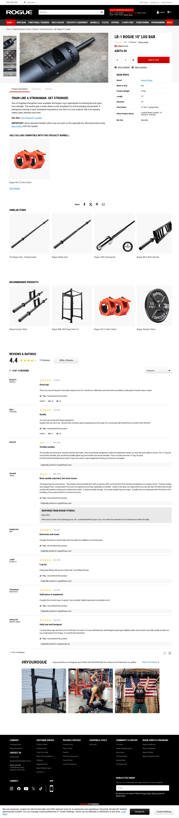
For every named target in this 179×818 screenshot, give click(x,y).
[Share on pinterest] (97, 204)
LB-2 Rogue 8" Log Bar (31, 118)
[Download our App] (51, 788)
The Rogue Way (15, 744)
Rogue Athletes (148, 752)
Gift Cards (144, 2)
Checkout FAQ (41, 748)
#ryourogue (120, 752)
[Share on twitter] (90, 204)
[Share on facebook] (84, 204)
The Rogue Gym (121, 764)
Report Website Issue (43, 768)
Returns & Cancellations (44, 756)
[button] (101, 12)
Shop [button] (9, 22)
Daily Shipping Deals (120, 10)
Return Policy (120, 796)
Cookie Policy (67, 760)
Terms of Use (67, 748)
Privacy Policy (68, 744)
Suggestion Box (41, 764)
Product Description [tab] (20, 89)
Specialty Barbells (46, 29)
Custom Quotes (41, 744)
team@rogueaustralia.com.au (20, 761)
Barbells (35, 29)
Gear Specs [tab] (36, 89)
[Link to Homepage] (19, 12)
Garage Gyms (121, 760)
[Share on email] (103, 204)
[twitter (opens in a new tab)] (33, 788)
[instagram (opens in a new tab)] (11, 788)
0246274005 (14, 757)
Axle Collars (17, 126)
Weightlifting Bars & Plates (21, 29)
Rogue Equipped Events (151, 756)
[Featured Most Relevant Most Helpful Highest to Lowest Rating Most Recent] (158, 370)
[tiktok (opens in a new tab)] (40, 788)
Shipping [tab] (48, 89)
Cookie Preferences (69, 764)
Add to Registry (141, 67)
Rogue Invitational (149, 744)
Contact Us (154, 2)
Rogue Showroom (16, 748)
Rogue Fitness (146, 80)
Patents (65, 752)
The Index (119, 744)
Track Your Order (42, 752)
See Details (14, 188)
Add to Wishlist (124, 67)
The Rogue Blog (121, 756)
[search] (71, 12)
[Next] (170, 653)
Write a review (143, 42)
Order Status (166, 2)
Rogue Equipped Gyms (124, 748)
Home (8, 29)
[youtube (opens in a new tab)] (26, 788)
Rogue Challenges (149, 748)
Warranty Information (70, 756)
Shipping (39, 760)
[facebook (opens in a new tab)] (19, 788)
